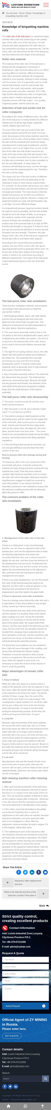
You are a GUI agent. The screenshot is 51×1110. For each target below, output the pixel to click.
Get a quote (11, 1036)
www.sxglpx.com (29, 1099)
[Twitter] (25, 872)
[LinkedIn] (32, 872)
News (28, 13)
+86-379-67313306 (16, 942)
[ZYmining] (20, 5)
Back (42, 906)
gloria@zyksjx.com (20, 946)
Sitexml (5, 1099)
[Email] (45, 872)
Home (22, 13)
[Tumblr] (38, 872)
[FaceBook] (18, 872)
